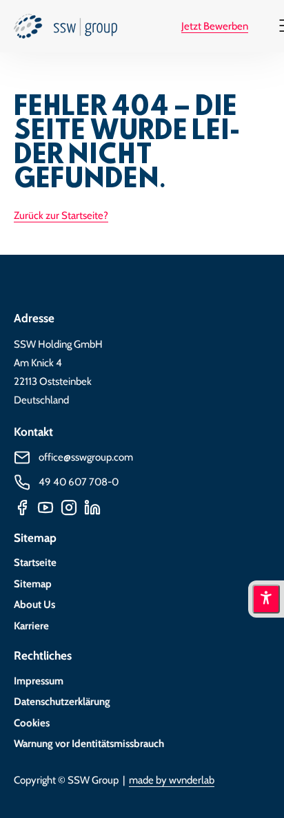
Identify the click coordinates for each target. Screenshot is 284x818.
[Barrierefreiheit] (266, 599)
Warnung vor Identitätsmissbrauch (89, 743)
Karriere (31, 626)
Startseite (35, 562)
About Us (34, 604)
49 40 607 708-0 (79, 482)
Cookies (32, 723)
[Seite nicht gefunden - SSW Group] (65, 30)
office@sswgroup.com (86, 457)
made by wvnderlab (171, 780)
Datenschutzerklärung (62, 701)
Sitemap (33, 584)
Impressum (38, 681)
